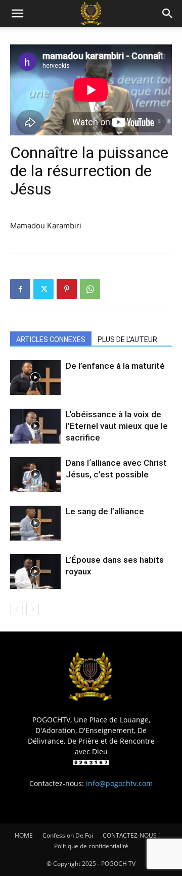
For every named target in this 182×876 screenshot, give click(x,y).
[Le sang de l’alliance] (35, 523)
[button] (17, 13)
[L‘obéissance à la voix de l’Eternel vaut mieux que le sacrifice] (35, 426)
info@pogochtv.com (119, 783)
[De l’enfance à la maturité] (35, 377)
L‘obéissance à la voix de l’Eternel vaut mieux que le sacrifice (117, 426)
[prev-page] (16, 609)
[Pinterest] (67, 289)
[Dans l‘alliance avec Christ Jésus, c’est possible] (35, 474)
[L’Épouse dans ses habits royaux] (35, 571)
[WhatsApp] (90, 289)
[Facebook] (20, 289)
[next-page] (32, 609)
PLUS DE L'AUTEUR (127, 339)
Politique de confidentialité (91, 846)
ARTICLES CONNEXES (50, 339)
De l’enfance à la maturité (115, 366)
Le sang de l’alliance (105, 511)
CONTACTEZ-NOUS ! (131, 835)
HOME (24, 835)
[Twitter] (43, 289)
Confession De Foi (67, 835)
